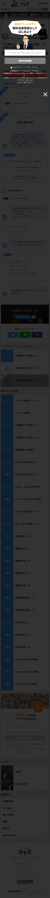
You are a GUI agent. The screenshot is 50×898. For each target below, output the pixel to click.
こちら (19, 82)
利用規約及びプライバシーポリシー (15, 73)
